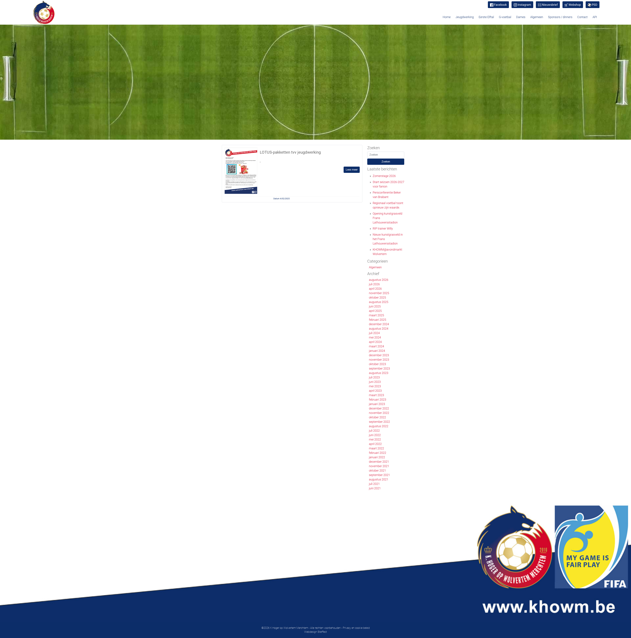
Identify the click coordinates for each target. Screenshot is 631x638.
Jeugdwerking (465, 17)
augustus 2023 (378, 373)
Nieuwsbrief (550, 4)
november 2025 (379, 293)
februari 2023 (377, 399)
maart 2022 (376, 448)
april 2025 (375, 311)
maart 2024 (376, 346)
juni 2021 (375, 488)
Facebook (500, 4)
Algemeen (536, 17)
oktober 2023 (377, 364)
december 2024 (379, 324)
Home (447, 17)
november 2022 (379, 413)
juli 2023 (374, 377)
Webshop (575, 4)
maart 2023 (376, 395)
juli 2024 (374, 333)
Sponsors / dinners (560, 17)
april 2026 (375, 288)
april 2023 (375, 390)
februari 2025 (377, 319)
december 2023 (379, 355)
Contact (582, 17)
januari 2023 (377, 404)
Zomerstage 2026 (384, 176)
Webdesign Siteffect (315, 631)
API (595, 17)
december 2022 (379, 408)
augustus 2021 (378, 479)
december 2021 (379, 461)
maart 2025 (376, 315)
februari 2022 (377, 452)
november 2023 (379, 359)
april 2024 (375, 342)
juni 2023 (375, 381)
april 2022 (375, 444)
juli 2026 (374, 284)
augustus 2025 (378, 302)
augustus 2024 (378, 328)
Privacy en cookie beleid (356, 627)
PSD (594, 4)
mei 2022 (375, 439)
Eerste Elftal (486, 17)
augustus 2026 (378, 279)
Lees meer (352, 169)
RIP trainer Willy (383, 228)
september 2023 (379, 368)
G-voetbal (505, 17)
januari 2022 (377, 457)
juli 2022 (374, 430)
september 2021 (379, 475)
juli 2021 (374, 484)
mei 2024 (375, 337)
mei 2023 (375, 386)
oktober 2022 (377, 417)
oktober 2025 (377, 297)
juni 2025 (375, 306)
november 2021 (379, 466)
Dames (520, 17)
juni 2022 (375, 435)
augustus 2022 (378, 426)
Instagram (524, 4)
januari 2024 (377, 350)
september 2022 (379, 421)
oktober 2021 (377, 470)
